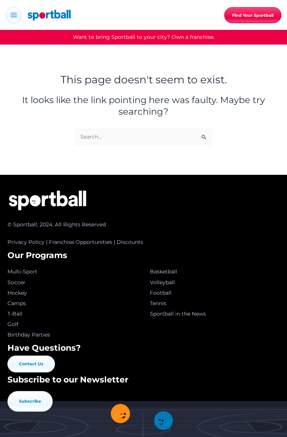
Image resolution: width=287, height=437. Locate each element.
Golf (12, 324)
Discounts (130, 242)
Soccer (16, 282)
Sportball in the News (178, 313)
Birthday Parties (28, 334)
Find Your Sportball (253, 15)
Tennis (158, 303)
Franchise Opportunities (80, 242)
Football (161, 292)
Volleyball (162, 282)
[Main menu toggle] (14, 15)
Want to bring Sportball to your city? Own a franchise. (144, 37)
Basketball (163, 271)
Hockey (17, 292)
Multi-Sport (22, 271)
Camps (16, 303)
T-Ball (14, 313)
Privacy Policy (25, 242)
